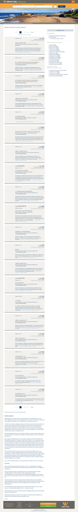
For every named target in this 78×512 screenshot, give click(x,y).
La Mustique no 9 (20, 393)
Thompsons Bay (54, 50)
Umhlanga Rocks (55, 57)
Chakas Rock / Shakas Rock (57, 51)
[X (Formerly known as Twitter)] (30, 506)
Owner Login (48, 506)
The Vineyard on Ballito (21, 170)
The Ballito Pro (54, 71)
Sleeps (55, 4)
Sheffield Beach (54, 54)
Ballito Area (53, 46)
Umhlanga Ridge (54, 58)
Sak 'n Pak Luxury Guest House (23, 211)
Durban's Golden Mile (55, 75)
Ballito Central (54, 47)
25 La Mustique (19, 375)
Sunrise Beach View (20, 43)
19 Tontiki (18, 301)
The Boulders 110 (20, 356)
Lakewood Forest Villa (21, 98)
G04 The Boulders (20, 338)
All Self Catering (52, 37)
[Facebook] (29, 506)
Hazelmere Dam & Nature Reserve (58, 74)
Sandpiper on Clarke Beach (22, 231)
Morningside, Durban (55, 62)
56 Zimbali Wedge (20, 116)
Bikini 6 (17, 249)
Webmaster (19, 502)
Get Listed (9, 506)
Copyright (19, 504)
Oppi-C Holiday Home (21, 151)
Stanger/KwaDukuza (55, 64)
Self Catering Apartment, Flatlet (57, 38)
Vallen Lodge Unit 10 (21, 320)
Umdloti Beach (54, 49)
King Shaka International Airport (57, 70)
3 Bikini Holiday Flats (21, 263)
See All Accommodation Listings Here (57, 35)
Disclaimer (19, 505)
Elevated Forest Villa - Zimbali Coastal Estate (27, 131)
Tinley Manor (54, 60)
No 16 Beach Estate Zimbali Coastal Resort (27, 62)
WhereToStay (23, 412)
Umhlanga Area (54, 56)
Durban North (54, 61)
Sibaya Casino (54, 73)
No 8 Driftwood (19, 283)
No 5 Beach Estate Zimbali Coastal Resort (26, 80)
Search (61, 6)
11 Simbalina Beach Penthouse (23, 191)
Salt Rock (53, 53)
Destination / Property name (17, 4)
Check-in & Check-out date (39, 4)
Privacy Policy (19, 506)
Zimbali (52, 45)
